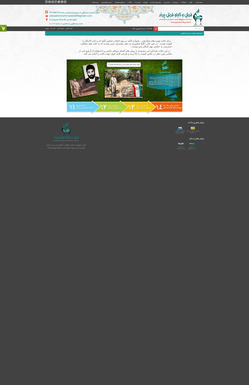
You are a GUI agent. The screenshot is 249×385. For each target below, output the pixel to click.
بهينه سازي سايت (68, 148)
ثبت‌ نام (52, 28)
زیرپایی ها (175, 2)
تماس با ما (137, 2)
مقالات (130, 2)
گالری (190, 2)
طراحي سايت (80, 148)
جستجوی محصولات (120, 2)
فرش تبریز (167, 2)
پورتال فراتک (51, 148)
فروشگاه (183, 2)
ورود (47, 28)
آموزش (145, 2)
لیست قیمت (95, 2)
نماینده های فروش (106, 2)
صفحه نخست (198, 2)
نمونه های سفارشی (156, 2)
